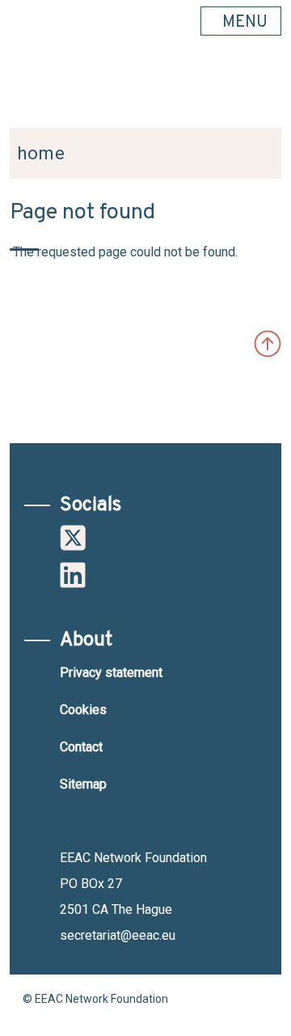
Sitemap (83, 784)
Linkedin (73, 575)
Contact (81, 747)
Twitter (73, 538)
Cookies (83, 709)
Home (41, 153)
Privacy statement (111, 672)
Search (261, 89)
